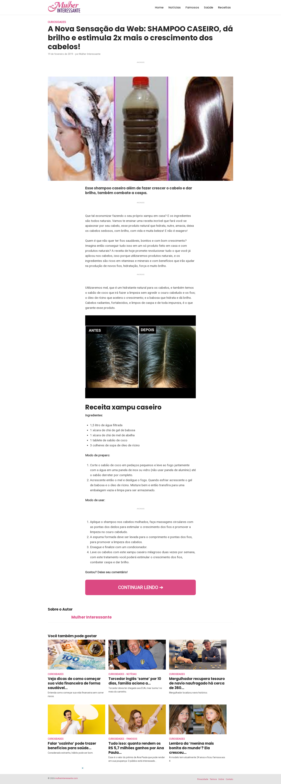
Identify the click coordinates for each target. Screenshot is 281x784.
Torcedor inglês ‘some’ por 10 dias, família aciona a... (134, 681)
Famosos (192, 7)
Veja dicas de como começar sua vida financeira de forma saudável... (74, 683)
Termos (213, 779)
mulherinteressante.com (66, 778)
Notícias (174, 7)
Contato (229, 779)
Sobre (221, 779)
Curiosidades (57, 22)
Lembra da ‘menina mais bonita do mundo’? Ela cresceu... (191, 748)
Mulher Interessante (89, 54)
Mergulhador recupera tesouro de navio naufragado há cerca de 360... (197, 683)
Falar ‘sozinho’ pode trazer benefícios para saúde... (72, 746)
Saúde (208, 7)
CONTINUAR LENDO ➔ (140, 587)
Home (159, 7)
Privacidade (202, 779)
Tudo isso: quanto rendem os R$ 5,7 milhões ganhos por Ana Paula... (136, 748)
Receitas (224, 7)
